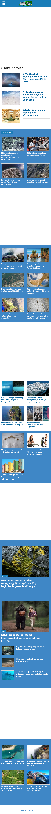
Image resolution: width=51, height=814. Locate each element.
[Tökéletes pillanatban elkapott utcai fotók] (38, 143)
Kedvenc (4, 576)
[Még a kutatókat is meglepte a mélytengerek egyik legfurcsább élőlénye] (12, 143)
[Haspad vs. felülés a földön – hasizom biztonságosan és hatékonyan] (38, 440)
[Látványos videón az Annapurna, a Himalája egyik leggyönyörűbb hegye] (38, 388)
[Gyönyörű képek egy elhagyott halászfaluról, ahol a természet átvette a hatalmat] (12, 777)
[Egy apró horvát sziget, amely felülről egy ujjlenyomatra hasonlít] (12, 170)
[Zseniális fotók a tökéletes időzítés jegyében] (38, 413)
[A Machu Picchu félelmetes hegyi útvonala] (12, 304)
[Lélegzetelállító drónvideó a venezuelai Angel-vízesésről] (12, 254)
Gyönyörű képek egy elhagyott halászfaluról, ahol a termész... (11, 788)
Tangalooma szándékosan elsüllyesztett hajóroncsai (12, 762)
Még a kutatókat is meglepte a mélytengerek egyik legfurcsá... (10, 156)
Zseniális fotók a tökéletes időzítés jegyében (35, 425)
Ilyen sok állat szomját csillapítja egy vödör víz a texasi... (38, 291)
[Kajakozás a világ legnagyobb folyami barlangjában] (7, 650)
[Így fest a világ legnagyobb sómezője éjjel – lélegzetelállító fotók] (11, 80)
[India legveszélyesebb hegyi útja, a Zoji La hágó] (38, 170)
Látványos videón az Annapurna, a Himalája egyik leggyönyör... (36, 400)
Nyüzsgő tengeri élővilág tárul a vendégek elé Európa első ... (12, 400)
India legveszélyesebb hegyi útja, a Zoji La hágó (38, 181)
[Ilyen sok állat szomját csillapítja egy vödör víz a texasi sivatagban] (38, 279)
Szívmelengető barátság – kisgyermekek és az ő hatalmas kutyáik (20, 637)
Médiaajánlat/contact (25, 810)
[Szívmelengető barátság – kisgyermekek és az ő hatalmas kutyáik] (25, 616)
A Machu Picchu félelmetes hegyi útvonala (8, 316)
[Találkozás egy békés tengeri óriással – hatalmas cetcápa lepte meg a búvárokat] (7, 675)
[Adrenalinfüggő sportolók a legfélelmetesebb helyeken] (38, 752)
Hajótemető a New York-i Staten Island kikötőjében (12, 290)
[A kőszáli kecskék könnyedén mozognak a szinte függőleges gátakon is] (38, 304)
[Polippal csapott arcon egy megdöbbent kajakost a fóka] (38, 777)
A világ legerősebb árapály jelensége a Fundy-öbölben (35, 266)
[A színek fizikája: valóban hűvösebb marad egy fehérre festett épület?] (12, 465)
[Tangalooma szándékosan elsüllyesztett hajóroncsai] (12, 752)
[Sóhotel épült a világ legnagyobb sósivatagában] (11, 116)
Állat (3, 631)
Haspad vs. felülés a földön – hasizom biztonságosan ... (35, 452)
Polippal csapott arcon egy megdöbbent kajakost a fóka (37, 788)
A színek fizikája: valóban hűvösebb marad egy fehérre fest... (12, 477)
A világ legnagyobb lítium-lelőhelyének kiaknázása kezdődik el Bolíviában (35, 96)
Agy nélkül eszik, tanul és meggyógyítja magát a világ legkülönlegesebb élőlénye (18, 583)
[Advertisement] (25, 35)
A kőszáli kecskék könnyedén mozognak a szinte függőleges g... (37, 316)
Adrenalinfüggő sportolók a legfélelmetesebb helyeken (38, 763)
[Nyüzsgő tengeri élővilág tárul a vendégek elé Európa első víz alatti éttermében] (12, 388)
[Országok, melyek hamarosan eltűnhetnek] (7, 663)
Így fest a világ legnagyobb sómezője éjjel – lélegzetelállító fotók (35, 78)
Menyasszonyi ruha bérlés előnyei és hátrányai (12, 451)
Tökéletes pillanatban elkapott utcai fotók (36, 154)
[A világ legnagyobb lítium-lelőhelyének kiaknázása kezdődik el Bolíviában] (11, 98)
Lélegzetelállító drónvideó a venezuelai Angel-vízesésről (11, 266)
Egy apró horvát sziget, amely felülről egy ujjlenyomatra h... (11, 182)
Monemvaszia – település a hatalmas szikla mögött (12, 424)
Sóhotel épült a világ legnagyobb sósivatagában (34, 112)
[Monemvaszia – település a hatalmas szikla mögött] (12, 413)
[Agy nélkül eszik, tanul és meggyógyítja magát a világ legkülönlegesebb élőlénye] (25, 561)
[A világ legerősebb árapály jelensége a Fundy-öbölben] (38, 254)
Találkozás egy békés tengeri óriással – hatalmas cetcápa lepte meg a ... (32, 674)
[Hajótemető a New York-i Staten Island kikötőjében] (12, 279)
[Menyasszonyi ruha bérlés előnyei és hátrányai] (12, 440)
